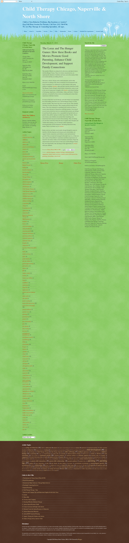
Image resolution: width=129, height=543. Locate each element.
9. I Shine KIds (25, 497)
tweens (24, 420)
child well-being (26, 194)
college (24, 205)
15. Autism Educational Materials (30, 511)
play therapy (25, 326)
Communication (26, 208)
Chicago (24, 174)
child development (50, 152)
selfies (24, 368)
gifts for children (26, 261)
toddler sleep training (27, 413)
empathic (54, 86)
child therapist (25, 186)
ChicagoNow (25, 179)
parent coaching (26, 301)
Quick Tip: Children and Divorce (28, 116)
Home (25, 31)
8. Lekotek (24, 495)
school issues (25, 356)
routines (24, 349)
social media (25, 384)
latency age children (27, 278)
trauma (24, 417)
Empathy (24, 243)
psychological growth (27, 337)
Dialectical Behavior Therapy (74, 453)
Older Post (77, 163)
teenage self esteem (27, 401)
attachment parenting (27, 156)
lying (23, 280)
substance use (25, 393)
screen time (25, 359)
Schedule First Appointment (86, 31)
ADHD (24, 140)
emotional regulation (27, 238)
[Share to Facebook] (72, 150)
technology (25, 398)
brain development (26, 170)
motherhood (25, 285)
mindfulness (25, 282)
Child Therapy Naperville (28, 191)
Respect (24, 347)
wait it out (24, 427)
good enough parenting (27, 263)
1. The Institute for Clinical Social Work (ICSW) (34, 478)
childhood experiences (27, 196)
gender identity (26, 259)
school (24, 354)
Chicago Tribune (26, 177)
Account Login (99, 31)
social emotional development (26, 380)
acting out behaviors (27, 137)
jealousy (24, 275)
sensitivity (25, 373)
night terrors (25, 290)
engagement (45, 154)
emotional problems (27, 236)
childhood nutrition (27, 198)
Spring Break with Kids (28, 391)
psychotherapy (25, 339)
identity (66, 90)
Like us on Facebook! (27, 93)
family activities (57, 154)
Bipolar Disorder (26, 165)
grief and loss (25, 266)
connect (61, 126)
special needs (25, 389)
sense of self (57, 156)
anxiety (24, 151)
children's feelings (60, 152)
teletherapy (25, 405)
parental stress (25, 312)
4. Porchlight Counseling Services (30, 485)
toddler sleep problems (27, 410)
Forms (69, 31)
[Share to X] (70, 150)
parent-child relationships (28, 305)
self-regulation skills (27, 366)
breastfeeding (25, 172)
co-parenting (25, 203)
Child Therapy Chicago (28, 189)
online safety (25, 296)
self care (24, 361)
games (24, 256)
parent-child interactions (71, 154)
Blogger (80, 539)
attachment (25, 154)
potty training (25, 328)
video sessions (25, 422)
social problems (26, 386)
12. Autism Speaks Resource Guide (30, 504)
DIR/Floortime (26, 219)
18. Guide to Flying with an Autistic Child (32, 518)
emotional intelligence (28, 233)
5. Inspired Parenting (27, 487)
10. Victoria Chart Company (29, 499)
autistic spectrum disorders (29, 159)
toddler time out (26, 415)
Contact (75, 31)
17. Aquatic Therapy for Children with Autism (33, 516)
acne (23, 135)
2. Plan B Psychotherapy (28, 480)
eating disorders (26, 228)
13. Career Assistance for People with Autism (33, 506)
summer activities (26, 396)
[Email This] (67, 150)
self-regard (25, 363)
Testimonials (63, 31)
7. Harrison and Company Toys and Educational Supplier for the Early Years (40, 492)
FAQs (56, 31)
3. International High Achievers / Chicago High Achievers (36, 483)
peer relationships (26, 321)
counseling (25, 213)
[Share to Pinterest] (74, 150)
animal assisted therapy (28, 147)
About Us (31, 31)
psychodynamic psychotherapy (26, 334)
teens (23, 403)
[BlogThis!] (68, 150)
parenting (44, 156)
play (23, 324)
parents (24, 319)
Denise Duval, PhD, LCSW (54, 149)
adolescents (25, 142)
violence (24, 424)
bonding (24, 167)
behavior (24, 162)
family (50, 154)
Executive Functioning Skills (29, 248)
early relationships (26, 226)
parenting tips (25, 316)
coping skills (25, 210)
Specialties (38, 31)
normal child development (28, 292)
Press (51, 31)
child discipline (26, 184)
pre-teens (24, 331)
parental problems (26, 309)
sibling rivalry (25, 378)
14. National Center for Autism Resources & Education (35, 509)
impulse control (26, 273)
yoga (23, 429)
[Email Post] (63, 149)
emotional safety (26, 240)
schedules (24, 351)
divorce (24, 224)
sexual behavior (26, 375)
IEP (23, 271)
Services (46, 31)
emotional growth (69, 152)
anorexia (24, 149)
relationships (51, 156)
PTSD (23, 342)
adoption (24, 144)
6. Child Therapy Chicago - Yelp (30, 490)
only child (24, 298)
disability (24, 221)
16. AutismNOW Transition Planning (31, 514)
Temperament (25, 408)
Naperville (25, 287)
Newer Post (44, 163)
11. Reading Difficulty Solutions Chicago (32, 502)
